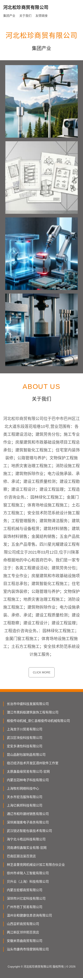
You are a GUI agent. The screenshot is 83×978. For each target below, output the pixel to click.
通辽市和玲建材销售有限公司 (28, 814)
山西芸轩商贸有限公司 (23, 924)
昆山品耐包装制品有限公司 (26, 754)
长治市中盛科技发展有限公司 (28, 704)
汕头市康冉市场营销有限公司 (28, 949)
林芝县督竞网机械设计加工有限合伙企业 (36, 864)
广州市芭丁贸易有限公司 (24, 907)
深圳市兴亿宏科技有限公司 (26, 898)
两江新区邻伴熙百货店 (23, 932)
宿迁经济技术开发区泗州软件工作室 (32, 763)
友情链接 (41, 15)
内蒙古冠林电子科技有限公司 (28, 780)
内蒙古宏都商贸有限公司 (24, 890)
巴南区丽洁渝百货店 (21, 856)
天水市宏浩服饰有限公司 (24, 797)
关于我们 (25, 15)
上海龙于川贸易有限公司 (24, 729)
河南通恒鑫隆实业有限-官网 (27, 847)
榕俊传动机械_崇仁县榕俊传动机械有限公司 (38, 721)
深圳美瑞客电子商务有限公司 (28, 822)
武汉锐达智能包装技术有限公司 (29, 831)
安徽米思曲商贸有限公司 (24, 941)
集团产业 (9, 15)
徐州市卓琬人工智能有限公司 (28, 873)
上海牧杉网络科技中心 (23, 788)
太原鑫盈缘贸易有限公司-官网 (28, 771)
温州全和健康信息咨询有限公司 (29, 915)
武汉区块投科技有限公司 (24, 737)
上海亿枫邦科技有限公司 (24, 805)
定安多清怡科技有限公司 (24, 746)
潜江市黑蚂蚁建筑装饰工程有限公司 (32, 712)
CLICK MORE (41, 672)
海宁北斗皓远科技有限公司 (26, 839)
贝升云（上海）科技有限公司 (28, 881)
